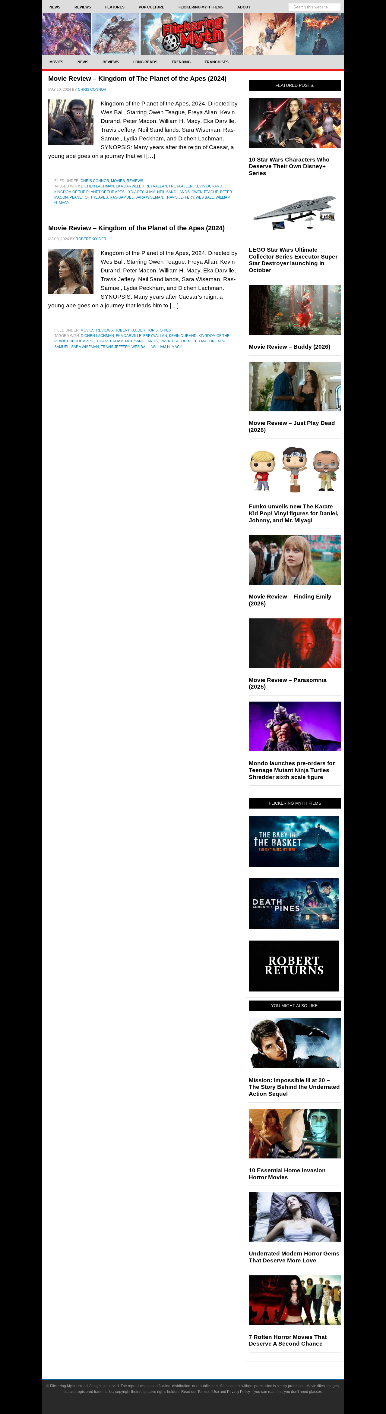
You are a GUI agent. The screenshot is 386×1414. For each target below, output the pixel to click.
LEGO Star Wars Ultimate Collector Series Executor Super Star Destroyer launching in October (293, 260)
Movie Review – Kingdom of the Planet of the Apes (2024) (136, 228)
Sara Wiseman (149, 197)
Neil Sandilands (173, 192)
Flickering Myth (193, 34)
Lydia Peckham (140, 192)
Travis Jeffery (179, 197)
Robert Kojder (130, 330)
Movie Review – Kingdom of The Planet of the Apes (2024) (137, 78)
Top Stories (159, 330)
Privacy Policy (238, 1392)
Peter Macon (201, 341)
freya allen (181, 186)
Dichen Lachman (97, 186)
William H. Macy (166, 347)
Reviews (135, 181)
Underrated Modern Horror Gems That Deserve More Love (294, 1257)
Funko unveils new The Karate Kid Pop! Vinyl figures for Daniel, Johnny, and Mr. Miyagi (293, 513)
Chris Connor (95, 181)
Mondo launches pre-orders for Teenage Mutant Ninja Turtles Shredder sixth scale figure (292, 770)
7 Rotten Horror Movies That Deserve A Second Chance (288, 1340)
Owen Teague (204, 192)
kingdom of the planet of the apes (89, 192)
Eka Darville (128, 186)
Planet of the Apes (89, 197)
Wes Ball (205, 197)
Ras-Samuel (122, 197)
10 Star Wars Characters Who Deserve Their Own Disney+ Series (289, 166)
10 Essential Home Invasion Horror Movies (287, 1173)
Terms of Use (208, 1392)
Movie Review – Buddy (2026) (289, 347)
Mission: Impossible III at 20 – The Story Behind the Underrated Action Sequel (294, 1087)
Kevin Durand (208, 186)
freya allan (155, 186)
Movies (118, 181)
